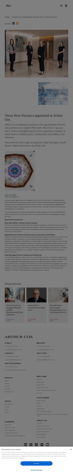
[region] (36, 461)
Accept (36, 463)
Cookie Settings (36, 470)
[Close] (71, 449)
